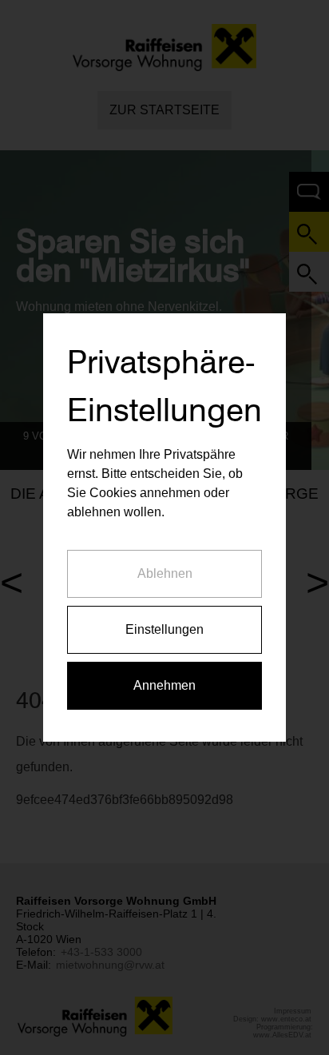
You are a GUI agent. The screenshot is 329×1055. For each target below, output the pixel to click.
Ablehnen (164, 573)
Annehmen (164, 685)
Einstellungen (164, 629)
